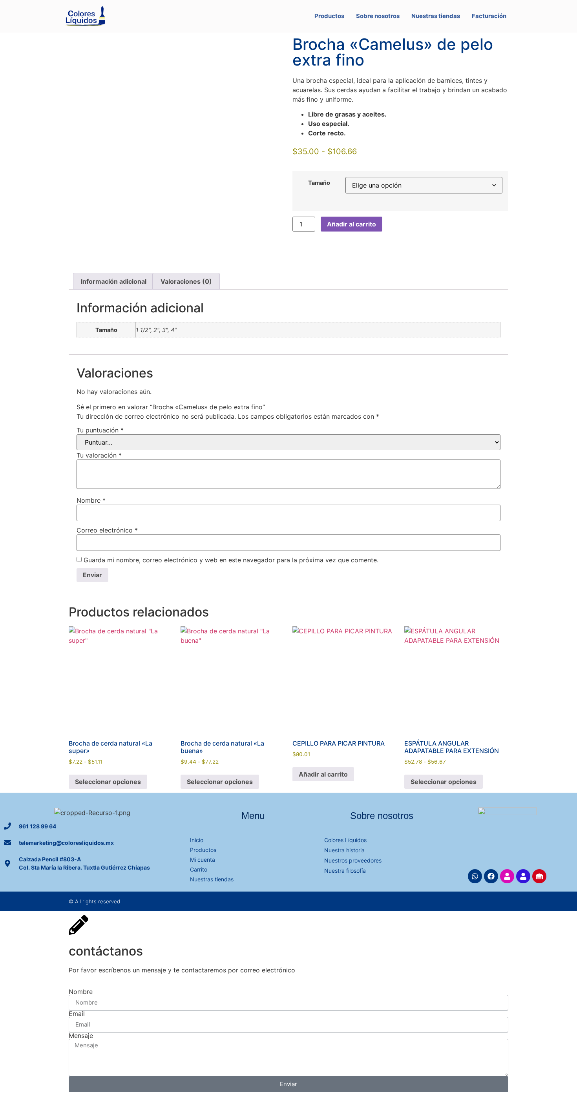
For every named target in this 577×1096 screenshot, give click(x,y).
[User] (507, 876)
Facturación (489, 16)
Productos (329, 16)
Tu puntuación (100, 430)
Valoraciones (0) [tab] (186, 281)
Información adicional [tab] (113, 281)
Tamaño (319, 183)
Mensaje (81, 1035)
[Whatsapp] (475, 876)
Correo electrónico (107, 530)
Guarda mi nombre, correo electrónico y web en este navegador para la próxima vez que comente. (231, 560)
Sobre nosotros (378, 16)
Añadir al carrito (351, 224)
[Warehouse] (539, 876)
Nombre (91, 500)
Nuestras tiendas (435, 16)
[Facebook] (491, 876)
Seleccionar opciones (108, 782)
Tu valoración (99, 455)
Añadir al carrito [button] (323, 774)
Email (77, 1013)
